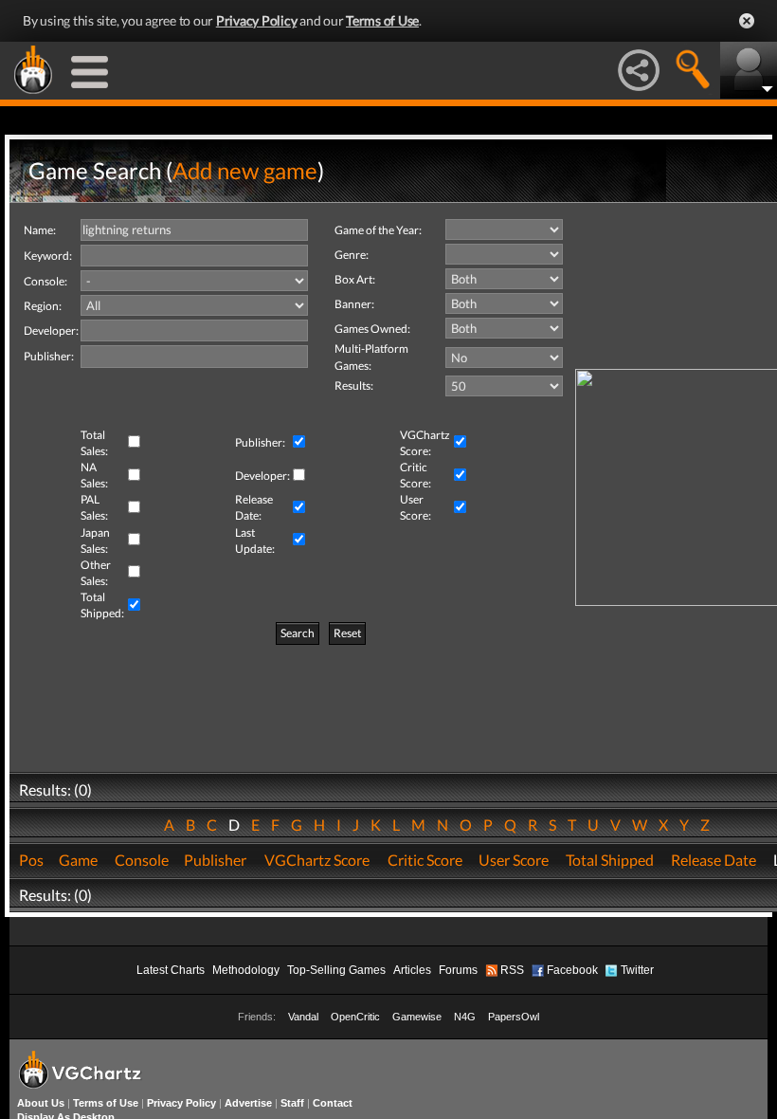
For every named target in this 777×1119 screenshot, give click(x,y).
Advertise (248, 1103)
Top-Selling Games (336, 970)
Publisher (215, 860)
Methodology (246, 970)
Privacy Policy (257, 20)
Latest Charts (170, 970)
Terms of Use (382, 20)
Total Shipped (610, 860)
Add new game (244, 170)
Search (297, 633)
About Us (40, 1103)
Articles (412, 970)
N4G (465, 1016)
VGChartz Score (317, 860)
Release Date (713, 860)
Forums (458, 970)
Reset (347, 633)
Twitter (637, 970)
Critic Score (425, 860)
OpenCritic (355, 1016)
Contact (332, 1103)
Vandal (303, 1016)
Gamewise (417, 1016)
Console (142, 860)
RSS (512, 970)
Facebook (572, 970)
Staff (292, 1103)
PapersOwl (513, 1016)
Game (78, 860)
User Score (514, 860)
